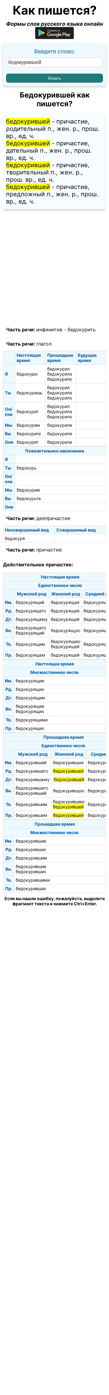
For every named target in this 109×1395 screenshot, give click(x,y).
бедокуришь (29, 392)
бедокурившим (31, 804)
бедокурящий (30, 602)
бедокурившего (32, 771)
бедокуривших (31, 849)
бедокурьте (29, 498)
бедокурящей (65, 610)
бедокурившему (33, 779)
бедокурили (59, 425)
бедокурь (27, 467)
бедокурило (59, 379)
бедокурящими (32, 719)
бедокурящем (30, 655)
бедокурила (59, 373)
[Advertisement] (54, 268)
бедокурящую (65, 630)
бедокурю (27, 373)
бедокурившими (33, 880)
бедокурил (58, 368)
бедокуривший (31, 762)
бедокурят (27, 442)
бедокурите (29, 433)
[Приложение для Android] (54, 37)
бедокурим (28, 425)
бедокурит (27, 411)
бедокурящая (65, 602)
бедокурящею (65, 641)
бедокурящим (30, 644)
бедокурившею (68, 801)
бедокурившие (31, 840)
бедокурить (82, 329)
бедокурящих (30, 689)
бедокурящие (30, 680)
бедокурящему (32, 619)
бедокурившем (31, 815)
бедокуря (15, 538)
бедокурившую (68, 790)
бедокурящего (31, 610)
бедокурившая (68, 762)
